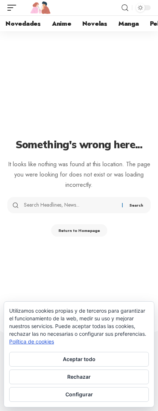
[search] (125, 8)
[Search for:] (70, 205)
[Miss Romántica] (40, 7)
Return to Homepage (79, 230)
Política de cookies (31, 341)
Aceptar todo (79, 359)
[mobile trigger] (13, 7)
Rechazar (79, 377)
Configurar (79, 394)
